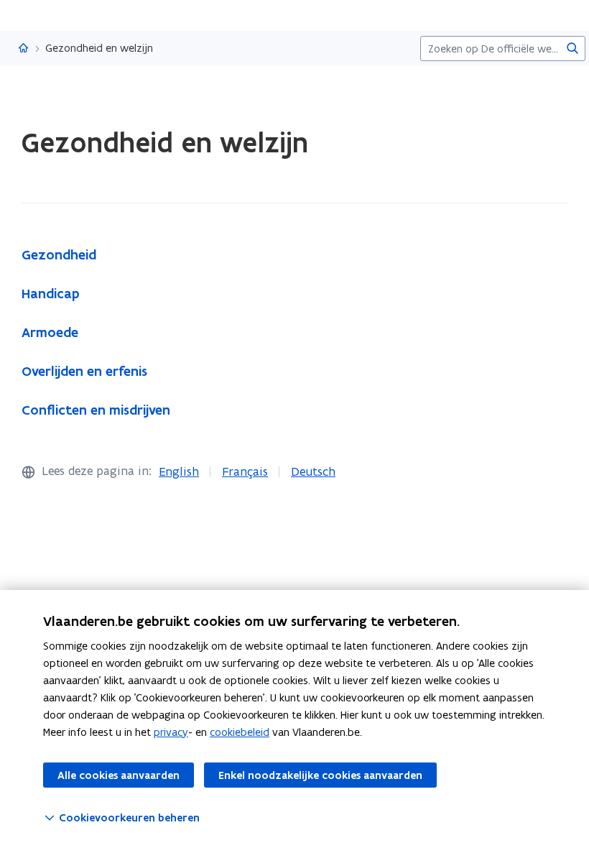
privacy (171, 732)
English (179, 471)
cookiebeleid (239, 732)
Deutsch (313, 471)
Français (245, 471)
